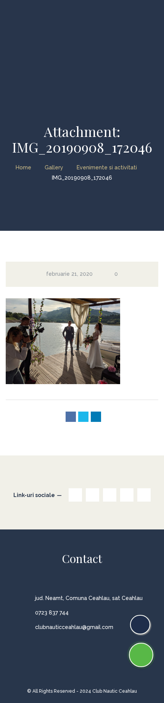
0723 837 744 (52, 613)
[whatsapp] (141, 655)
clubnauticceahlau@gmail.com (74, 627)
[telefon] (140, 624)
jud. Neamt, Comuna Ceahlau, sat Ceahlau (89, 598)
